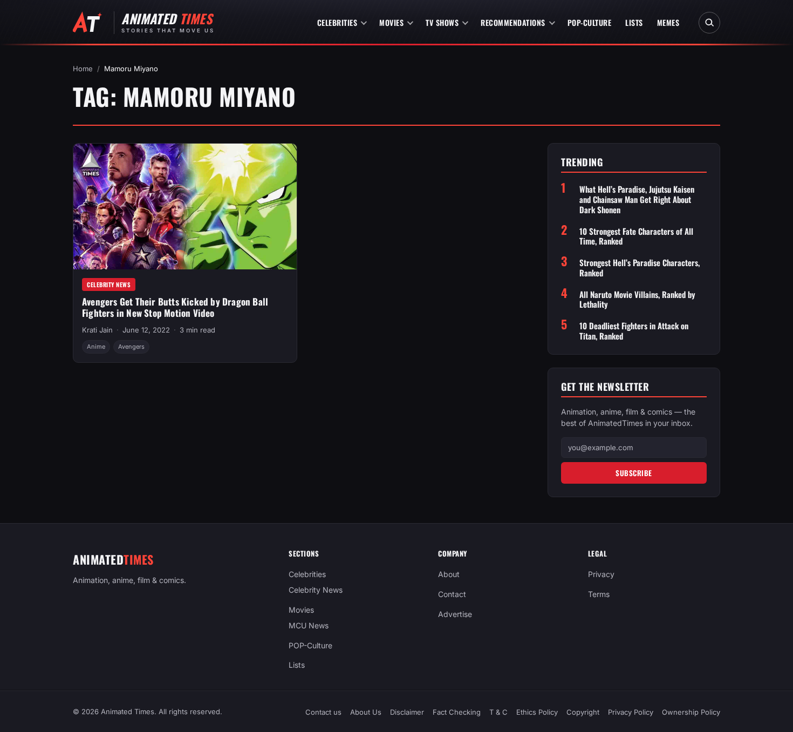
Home (83, 68)
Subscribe (634, 472)
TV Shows (442, 22)
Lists (634, 22)
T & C (498, 712)
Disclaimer (407, 712)
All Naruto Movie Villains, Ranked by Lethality (637, 299)
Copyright (582, 712)
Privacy (601, 574)
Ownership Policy (691, 712)
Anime (96, 346)
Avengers (131, 346)
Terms (599, 594)
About (449, 574)
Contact (452, 594)
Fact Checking (457, 712)
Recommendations (513, 22)
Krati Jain (97, 330)
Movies (391, 22)
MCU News (309, 625)
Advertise (455, 614)
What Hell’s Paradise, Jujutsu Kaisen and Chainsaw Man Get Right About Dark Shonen (636, 199)
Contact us (323, 712)
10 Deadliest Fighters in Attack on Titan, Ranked (633, 331)
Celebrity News (109, 284)
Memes (668, 22)
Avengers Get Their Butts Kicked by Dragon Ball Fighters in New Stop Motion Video (175, 307)
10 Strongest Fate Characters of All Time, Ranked (636, 236)
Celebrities (337, 22)
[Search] (709, 22)
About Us (365, 712)
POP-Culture (590, 22)
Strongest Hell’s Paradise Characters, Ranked (639, 267)
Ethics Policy (537, 712)
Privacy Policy (630, 712)
